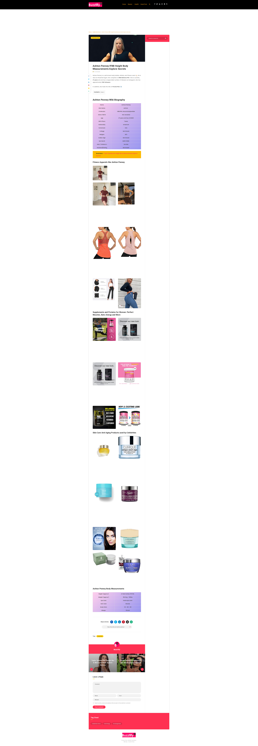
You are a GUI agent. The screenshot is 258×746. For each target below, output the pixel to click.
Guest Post (144, 4)
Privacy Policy (124, 740)
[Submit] (165, 38)
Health (137, 4)
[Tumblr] (166, 4)
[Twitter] (157, 4)
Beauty (130, 4)
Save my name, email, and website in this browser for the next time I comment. (112, 703)
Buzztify (117, 649)
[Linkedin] (159, 4)
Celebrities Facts (96, 32)
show (102, 92)
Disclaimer (134, 740)
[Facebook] (154, 4)
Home (124, 4)
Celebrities (99, 636)
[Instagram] (162, 4)
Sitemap (126, 741)
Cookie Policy (131, 741)
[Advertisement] (40, 19)
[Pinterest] (164, 4)
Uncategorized (117, 723)
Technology (107, 723)
